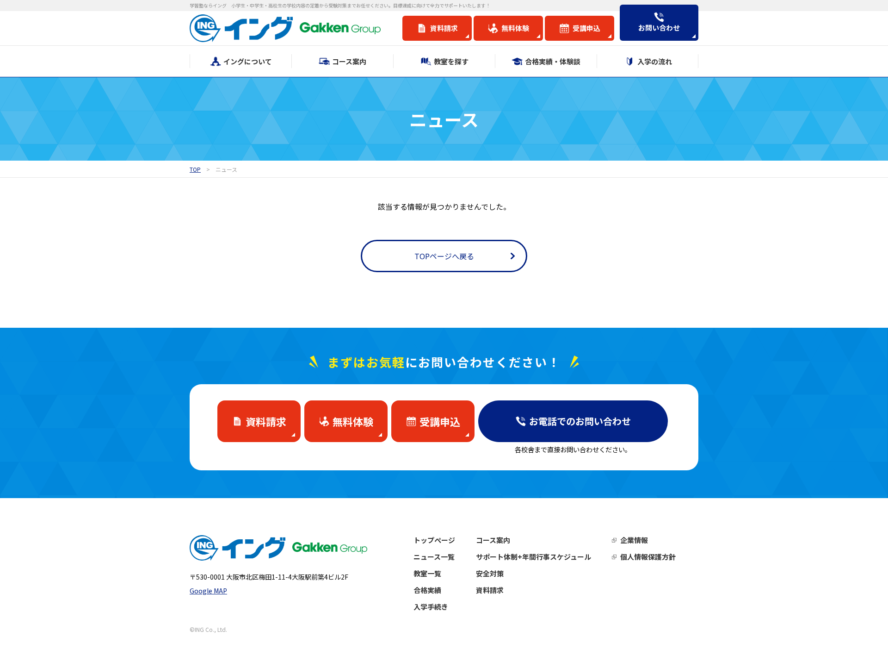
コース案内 (493, 540)
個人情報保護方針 (648, 557)
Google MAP (208, 590)
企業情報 (634, 540)
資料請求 (490, 590)
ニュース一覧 (434, 557)
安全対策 (490, 573)
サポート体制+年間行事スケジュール (533, 557)
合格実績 (427, 590)
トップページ (434, 540)
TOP (195, 169)
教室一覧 (427, 573)
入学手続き (430, 607)
